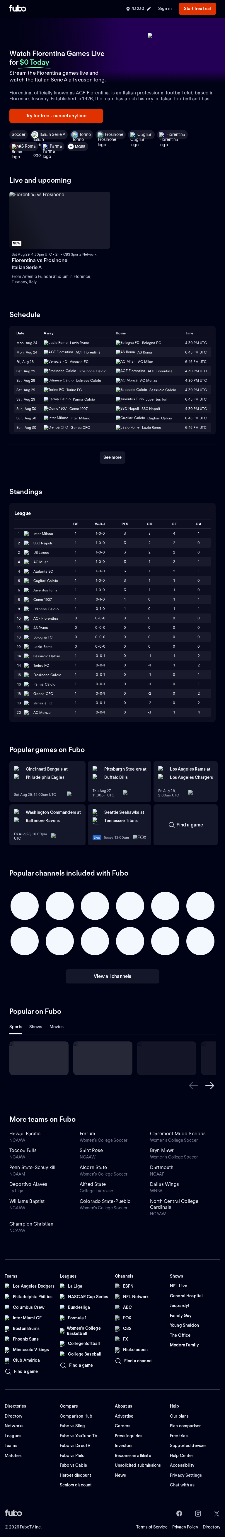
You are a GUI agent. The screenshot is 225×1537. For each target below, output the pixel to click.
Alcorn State (93, 1167)
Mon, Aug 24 (26, 343)
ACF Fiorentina (45, 618)
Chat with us (182, 1485)
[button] (193, 1085)
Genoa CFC (43, 693)
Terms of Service (152, 1527)
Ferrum (87, 1133)
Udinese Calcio (46, 609)
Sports (15, 1026)
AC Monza (42, 712)
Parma (56, 146)
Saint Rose (91, 1150)
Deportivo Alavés (28, 1184)
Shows (35, 1026)
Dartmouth (161, 1167)
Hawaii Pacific (24, 1133)
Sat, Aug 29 (25, 371)
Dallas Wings (164, 1184)
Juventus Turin (45, 590)
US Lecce (41, 552)
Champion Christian (31, 1224)
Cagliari (144, 134)
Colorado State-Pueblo (105, 1201)
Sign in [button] (165, 8)
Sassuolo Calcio (46, 656)
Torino (85, 134)
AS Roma (27, 146)
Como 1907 (42, 599)
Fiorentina (175, 134)
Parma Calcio (44, 684)
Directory (211, 1527)
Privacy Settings (186, 1475)
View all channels (113, 976)
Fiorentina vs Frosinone (39, 260)
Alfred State (93, 1184)
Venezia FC (42, 703)
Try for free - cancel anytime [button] (56, 116)
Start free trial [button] (197, 8)
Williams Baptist (27, 1201)
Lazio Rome (42, 646)
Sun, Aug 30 (26, 408)
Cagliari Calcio (45, 581)
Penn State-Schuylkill (32, 1167)
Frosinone (114, 134)
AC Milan (41, 562)
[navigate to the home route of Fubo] (17, 9)
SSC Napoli (42, 543)
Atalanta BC (43, 571)
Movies (57, 1026)
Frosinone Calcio (47, 675)
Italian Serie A (52, 134)
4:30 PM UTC (196, 343)
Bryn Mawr (162, 1150)
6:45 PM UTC (195, 427)
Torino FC (41, 665)
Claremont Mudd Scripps (178, 1133)
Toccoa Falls (23, 1150)
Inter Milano (43, 533)
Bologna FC (42, 637)
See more (112, 457)
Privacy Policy (185, 1527)
